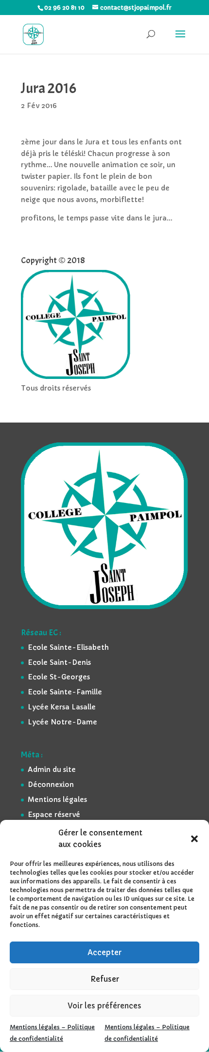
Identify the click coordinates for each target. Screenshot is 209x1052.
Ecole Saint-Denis (59, 662)
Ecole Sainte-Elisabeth (68, 647)
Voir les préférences (104, 1005)
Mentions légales (57, 799)
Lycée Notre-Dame (62, 722)
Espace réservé (54, 814)
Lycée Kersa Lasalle (62, 707)
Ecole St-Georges (59, 677)
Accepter (104, 952)
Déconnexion (51, 784)
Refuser (104, 979)
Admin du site (52, 769)
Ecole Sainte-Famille (65, 692)
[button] (194, 839)
